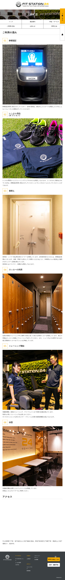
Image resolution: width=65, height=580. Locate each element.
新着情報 (28, 570)
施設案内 (32, 21)
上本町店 (28, 558)
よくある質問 (18, 562)
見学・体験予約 (53, 565)
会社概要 (36, 559)
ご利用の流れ (11, 26)
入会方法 (17, 564)
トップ (11, 21)
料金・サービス (54, 21)
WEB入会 (54, 26)
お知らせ (32, 26)
